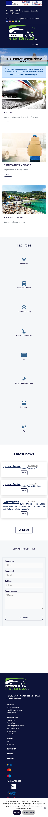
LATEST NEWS (11, 502)
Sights (9, 741)
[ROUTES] (24, 108)
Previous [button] (3, 56)
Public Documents (13, 707)
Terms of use (11, 734)
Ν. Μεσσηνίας (19, 19)
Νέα (26, 19)
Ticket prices (11, 720)
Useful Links (11, 744)
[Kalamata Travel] (24, 212)
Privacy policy (29, 812)
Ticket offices (11, 723)
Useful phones (11, 731)
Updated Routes (11, 466)
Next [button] (45, 56)
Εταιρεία (9, 19)
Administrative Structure (14, 710)
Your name (9, 561)
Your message (11, 591)
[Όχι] (45, 808)
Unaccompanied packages (15, 726)
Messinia (10, 739)
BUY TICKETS (12, 749)
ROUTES (10, 754)
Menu (37, 45)
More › (8, 122)
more (24, 473)
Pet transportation (13, 728)
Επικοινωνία (34, 19)
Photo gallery (11, 713)
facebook (17, 14)
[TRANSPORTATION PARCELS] (24, 160)
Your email (9, 571)
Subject (8, 581)
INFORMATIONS (12, 717)
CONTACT (10, 759)
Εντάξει (17, 812)
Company (10, 704)
